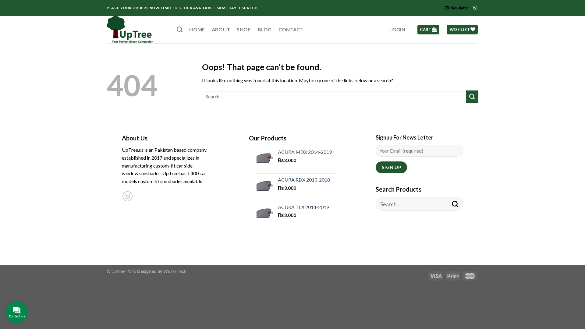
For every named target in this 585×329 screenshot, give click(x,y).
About (221, 29)
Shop (244, 29)
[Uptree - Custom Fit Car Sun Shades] (137, 29)
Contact (290, 29)
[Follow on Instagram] (475, 8)
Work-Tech (174, 271)
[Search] (180, 29)
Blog (265, 29)
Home (197, 29)
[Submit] (472, 96)
